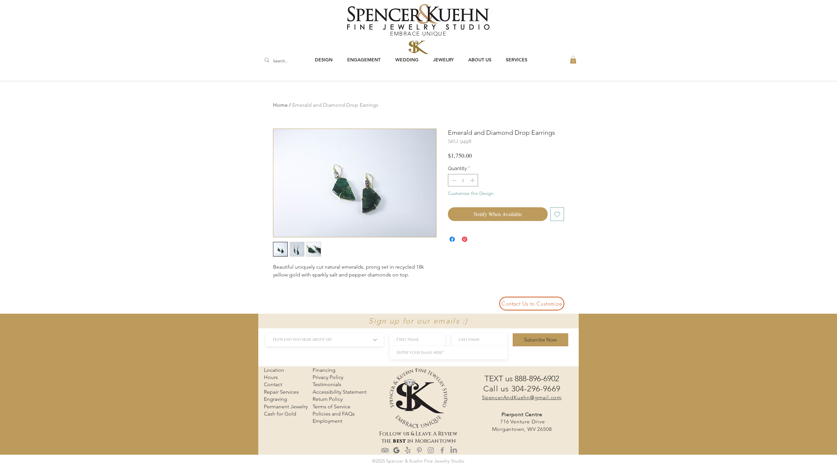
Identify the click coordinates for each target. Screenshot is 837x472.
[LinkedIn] (454, 450)
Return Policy (328, 399)
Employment (327, 421)
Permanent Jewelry (286, 406)
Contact (273, 384)
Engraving (275, 399)
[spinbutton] (463, 180)
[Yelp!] (408, 450)
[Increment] (473, 180)
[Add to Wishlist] (557, 214)
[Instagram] (431, 450)
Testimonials (327, 384)
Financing (324, 370)
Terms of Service (331, 406)
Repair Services (281, 392)
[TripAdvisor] (385, 450)
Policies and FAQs (334, 414)
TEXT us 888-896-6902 (522, 378)
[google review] (396, 450)
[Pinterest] (419, 450)
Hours (271, 377)
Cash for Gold (280, 414)
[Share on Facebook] (452, 239)
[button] (573, 60)
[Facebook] (442, 450)
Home (280, 105)
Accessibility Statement (340, 392)
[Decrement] (453, 180)
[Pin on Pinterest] (465, 239)
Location (274, 370)
